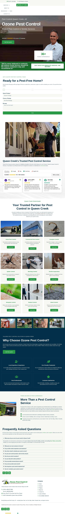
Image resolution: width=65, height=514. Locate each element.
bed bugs (34, 274)
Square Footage (6, 93)
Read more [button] (7, 190)
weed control (54, 306)
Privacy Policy (22, 504)
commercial (42, 165)
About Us (6, 8)
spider (7, 275)
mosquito (13, 305)
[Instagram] (6, 473)
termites (44, 432)
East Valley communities (55, 440)
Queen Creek (40, 213)
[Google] (9, 473)
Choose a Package (7, 98)
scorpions (50, 243)
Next (32, 112)
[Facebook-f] (4, 473)
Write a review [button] (56, 174)
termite (52, 409)
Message (5, 103)
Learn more (10, 247)
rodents (29, 306)
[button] (13, 171)
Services (5, 5)
